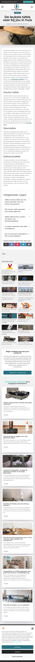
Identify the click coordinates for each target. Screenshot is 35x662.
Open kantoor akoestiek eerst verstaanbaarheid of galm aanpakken (25, 299)
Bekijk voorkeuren (17, 656)
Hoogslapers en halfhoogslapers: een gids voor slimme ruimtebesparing (17, 572)
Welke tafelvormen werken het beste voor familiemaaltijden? (17, 219)
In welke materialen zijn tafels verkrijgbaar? (17, 227)
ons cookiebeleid (17, 642)
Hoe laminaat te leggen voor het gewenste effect (15, 437)
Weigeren (17, 651)
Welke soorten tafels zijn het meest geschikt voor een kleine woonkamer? (17, 202)
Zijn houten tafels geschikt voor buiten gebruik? (17, 210)
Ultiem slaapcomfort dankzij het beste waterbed (17, 403)
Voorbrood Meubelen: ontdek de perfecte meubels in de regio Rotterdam (15, 471)
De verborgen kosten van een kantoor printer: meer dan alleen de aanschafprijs (25, 283)
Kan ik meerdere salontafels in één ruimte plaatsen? (17, 235)
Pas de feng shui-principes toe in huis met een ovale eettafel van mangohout (17, 539)
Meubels (17, 12)
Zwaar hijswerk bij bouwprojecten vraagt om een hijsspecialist (8, 272)
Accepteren (17, 647)
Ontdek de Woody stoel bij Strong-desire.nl (16, 504)
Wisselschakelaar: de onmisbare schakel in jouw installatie (8, 332)
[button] (32, 628)
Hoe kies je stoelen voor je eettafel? (16, 605)
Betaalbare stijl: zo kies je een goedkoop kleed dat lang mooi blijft (9, 321)
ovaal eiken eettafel (17, 79)
